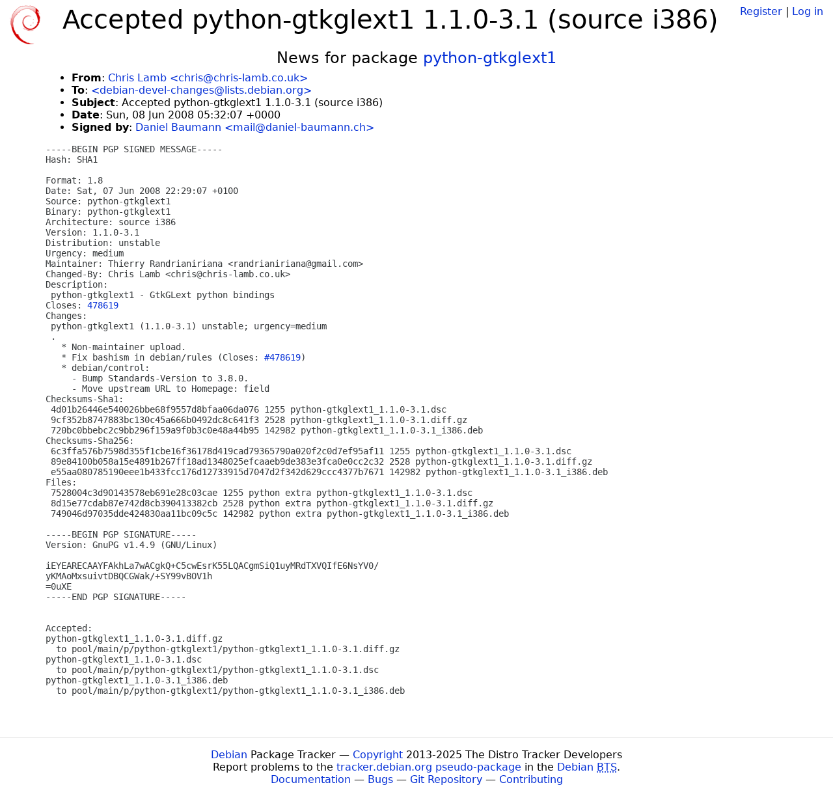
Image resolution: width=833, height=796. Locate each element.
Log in (807, 11)
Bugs (380, 779)
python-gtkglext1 (489, 58)
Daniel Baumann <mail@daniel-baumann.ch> (254, 127)
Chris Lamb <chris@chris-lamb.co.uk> (208, 78)
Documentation (311, 779)
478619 (102, 305)
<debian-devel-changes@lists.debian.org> (201, 90)
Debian (229, 754)
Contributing (531, 779)
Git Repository (446, 779)
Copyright (378, 754)
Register (761, 11)
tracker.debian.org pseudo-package (428, 767)
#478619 (282, 357)
